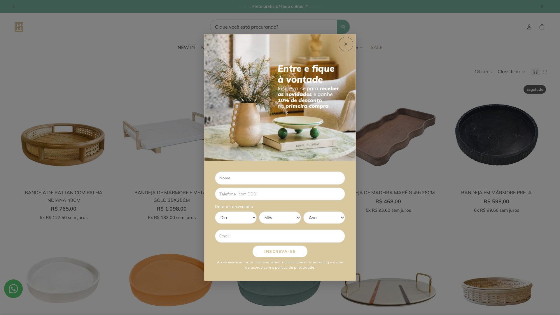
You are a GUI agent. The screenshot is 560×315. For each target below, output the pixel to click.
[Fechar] (346, 44)
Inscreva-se (280, 251)
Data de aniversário (234, 206)
